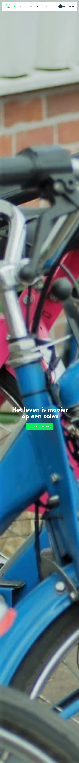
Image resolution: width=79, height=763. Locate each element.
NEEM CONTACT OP (39, 426)
